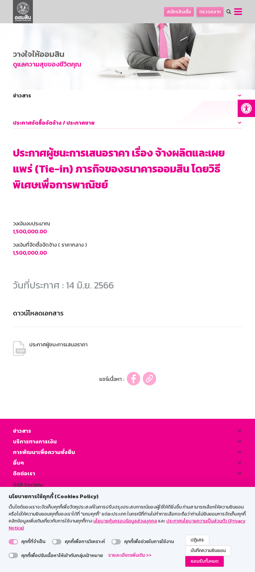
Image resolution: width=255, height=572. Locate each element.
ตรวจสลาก (210, 11)
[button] (246, 108)
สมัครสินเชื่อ (179, 11)
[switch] (13, 541)
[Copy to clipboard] (149, 379)
